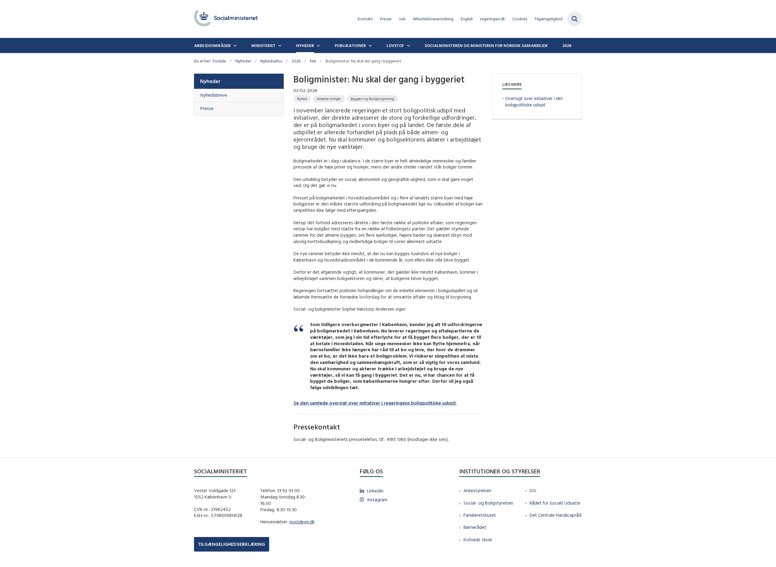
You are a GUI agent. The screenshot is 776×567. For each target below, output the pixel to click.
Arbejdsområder (212, 45)
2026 (566, 45)
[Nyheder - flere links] (317, 45)
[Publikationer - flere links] (369, 45)
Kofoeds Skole (477, 539)
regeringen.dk (492, 19)
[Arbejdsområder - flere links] (234, 45)
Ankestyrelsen (477, 490)
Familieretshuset (479, 515)
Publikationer (350, 45)
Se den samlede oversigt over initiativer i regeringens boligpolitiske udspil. (375, 403)
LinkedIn (375, 491)
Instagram (377, 499)
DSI (533, 490)
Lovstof (395, 45)
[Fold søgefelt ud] (574, 19)
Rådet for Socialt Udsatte (555, 503)
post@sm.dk (302, 522)
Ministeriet (263, 45)
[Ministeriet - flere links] (279, 45)
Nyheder (305, 45)
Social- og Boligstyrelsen (488, 503)
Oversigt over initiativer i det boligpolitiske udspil (534, 101)
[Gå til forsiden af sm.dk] (226, 19)
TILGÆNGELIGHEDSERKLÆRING (231, 544)
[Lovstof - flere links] (407, 45)
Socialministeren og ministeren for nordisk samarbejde (486, 45)
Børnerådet (474, 527)
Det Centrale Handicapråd (555, 515)
